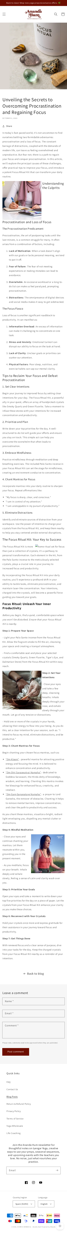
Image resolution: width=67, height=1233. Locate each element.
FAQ (9, 1082)
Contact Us (12, 1089)
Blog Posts (12, 1096)
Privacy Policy (14, 1111)
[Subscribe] (56, 1170)
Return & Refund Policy (19, 1103)
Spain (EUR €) (21, 1204)
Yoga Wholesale (15, 1125)
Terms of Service (15, 1118)
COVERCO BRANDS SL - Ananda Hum (29, 1227)
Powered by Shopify (48, 1227)
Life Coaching (14, 1133)
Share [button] (9, 126)
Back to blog (35, 973)
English (44, 1204)
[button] (4, 14)
